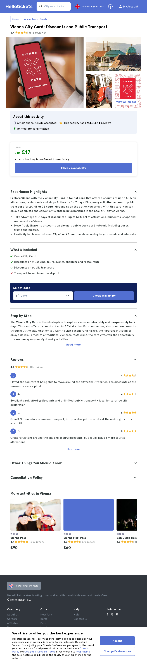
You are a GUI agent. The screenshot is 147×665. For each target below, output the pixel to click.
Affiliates (12, 623)
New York (46, 614)
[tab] (73, 191)
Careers (12, 618)
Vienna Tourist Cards (35, 19)
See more (73, 449)
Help (77, 614)
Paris (43, 623)
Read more (73, 344)
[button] (73, 191)
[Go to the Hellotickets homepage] (20, 6)
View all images (126, 102)
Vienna (15, 19)
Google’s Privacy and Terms (39, 651)
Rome (44, 618)
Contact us (80, 618)
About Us (13, 614)
